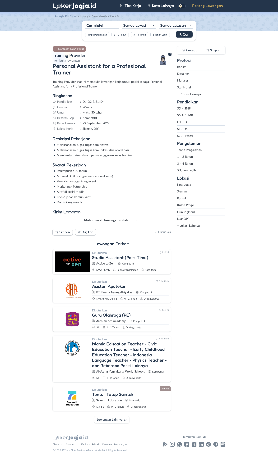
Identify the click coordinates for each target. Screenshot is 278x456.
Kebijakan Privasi (90, 444)
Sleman (182, 191)
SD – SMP (184, 108)
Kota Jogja (184, 184)
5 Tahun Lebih (160, 34)
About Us (58, 444)
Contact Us (72, 444)
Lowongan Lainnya (110, 419)
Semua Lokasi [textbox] (134, 25)
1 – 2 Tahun (120, 34)
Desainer (183, 73)
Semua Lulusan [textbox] (173, 25)
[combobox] (139, 26)
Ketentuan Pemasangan (114, 444)
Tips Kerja (132, 5)
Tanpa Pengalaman (97, 34)
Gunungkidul (186, 212)
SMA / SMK (185, 115)
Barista (181, 66)
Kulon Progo (185, 205)
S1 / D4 (182, 129)
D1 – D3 (183, 122)
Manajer (182, 80)
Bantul (181, 198)
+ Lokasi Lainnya (188, 225)
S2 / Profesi (185, 135)
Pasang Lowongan (207, 5)
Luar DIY (183, 218)
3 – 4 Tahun (139, 34)
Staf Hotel (184, 87)
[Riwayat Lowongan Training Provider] (163, 66)
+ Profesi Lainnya (189, 94)
